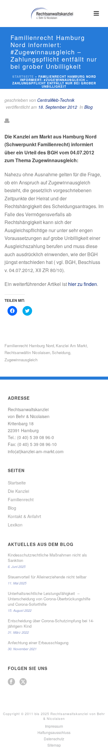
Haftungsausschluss (54, 732)
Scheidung (61, 352)
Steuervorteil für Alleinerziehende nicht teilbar (47, 577)
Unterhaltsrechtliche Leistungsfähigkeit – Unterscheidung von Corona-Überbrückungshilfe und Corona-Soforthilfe (49, 599)
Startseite (23, 76)
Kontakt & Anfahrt (24, 516)
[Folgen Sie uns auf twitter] (23, 682)
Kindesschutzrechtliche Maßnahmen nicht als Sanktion (47, 557)
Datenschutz (54, 738)
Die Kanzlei (18, 491)
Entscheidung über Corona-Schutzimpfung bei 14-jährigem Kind (51, 623)
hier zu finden (82, 283)
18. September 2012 (57, 107)
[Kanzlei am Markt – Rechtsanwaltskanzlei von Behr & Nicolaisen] (54, 13)
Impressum (54, 726)
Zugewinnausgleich (21, 360)
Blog (88, 107)
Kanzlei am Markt (71, 345)
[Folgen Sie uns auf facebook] (11, 682)
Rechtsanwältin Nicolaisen (27, 352)
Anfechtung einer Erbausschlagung (38, 642)
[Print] (9, 120)
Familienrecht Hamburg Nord (29, 345)
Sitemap (54, 745)
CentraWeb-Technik (55, 100)
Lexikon (15, 524)
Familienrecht (21, 499)
